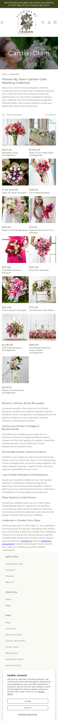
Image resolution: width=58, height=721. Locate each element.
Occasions (10, 570)
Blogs (8, 605)
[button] (43, 22)
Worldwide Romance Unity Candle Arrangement (39, 350)
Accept (27, 701)
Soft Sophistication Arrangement (12, 349)
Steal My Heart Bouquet (14, 192)
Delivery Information (15, 641)
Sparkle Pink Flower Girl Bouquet (41, 231)
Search (8, 599)
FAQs (8, 622)
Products (9, 576)
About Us (9, 582)
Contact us (26, 541)
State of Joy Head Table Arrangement (41, 153)
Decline (27, 708)
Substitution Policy (14, 659)
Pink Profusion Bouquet (14, 310)
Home (4, 74)
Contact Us (10, 628)
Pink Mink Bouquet (39, 270)
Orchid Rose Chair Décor (42, 310)
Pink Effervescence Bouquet (11, 271)
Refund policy (11, 653)
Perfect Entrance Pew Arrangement (13, 391)
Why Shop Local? (13, 634)
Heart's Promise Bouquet (15, 230)
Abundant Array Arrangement (10, 153)
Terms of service (13, 665)
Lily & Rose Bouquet (39, 192)
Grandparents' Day (14, 564)
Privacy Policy (12, 647)
